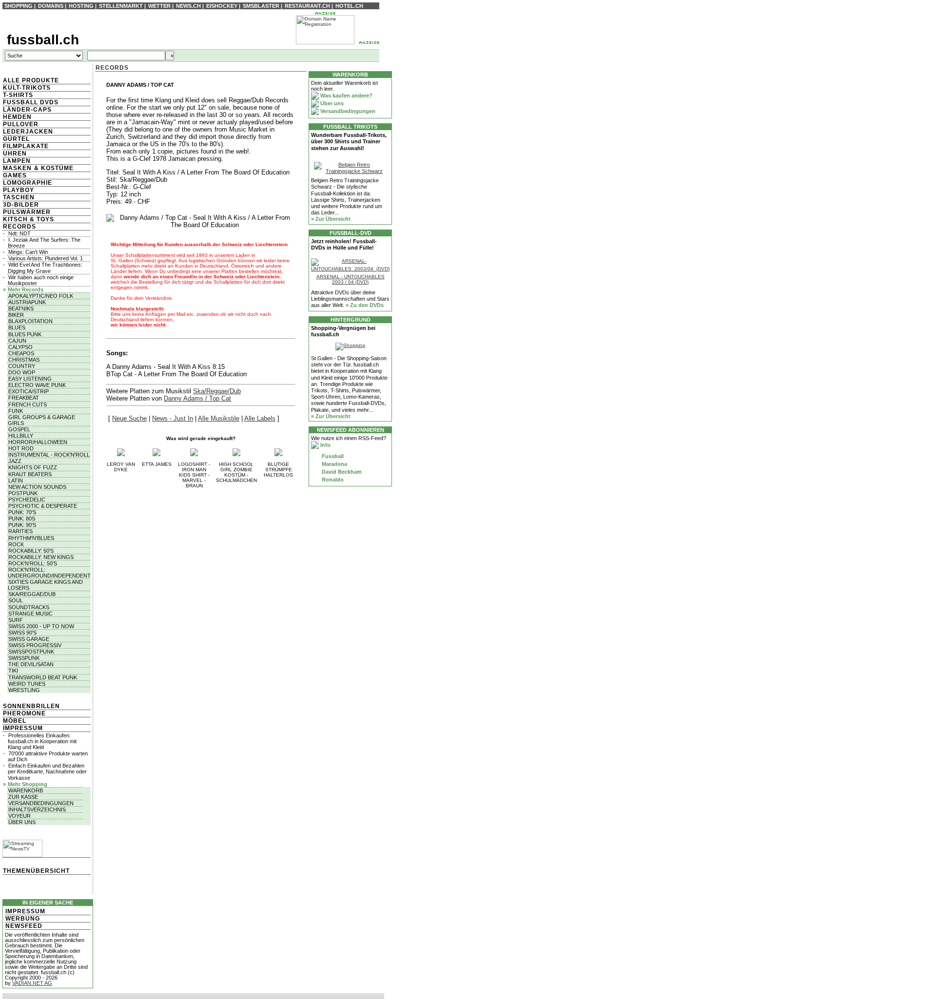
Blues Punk (24, 334)
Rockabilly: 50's (31, 551)
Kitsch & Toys (28, 219)
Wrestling (24, 690)
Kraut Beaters (30, 474)
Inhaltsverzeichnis (37, 809)
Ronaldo (332, 479)
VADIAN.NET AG (32, 983)
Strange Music (30, 613)
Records (19, 226)
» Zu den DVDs (365, 305)
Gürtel (16, 138)
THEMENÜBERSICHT (36, 870)
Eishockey (221, 6)
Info (325, 445)
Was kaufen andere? (345, 95)
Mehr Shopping (27, 784)
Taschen (19, 197)
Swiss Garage (28, 639)
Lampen (17, 160)
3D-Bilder (21, 204)
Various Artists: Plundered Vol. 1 (45, 258)
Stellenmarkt (121, 6)
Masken (17, 168)
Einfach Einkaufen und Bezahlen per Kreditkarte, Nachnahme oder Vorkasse (47, 771)
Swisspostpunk (31, 651)
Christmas (23, 360)
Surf (15, 620)
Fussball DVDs (30, 102)
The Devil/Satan (31, 664)
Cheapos (21, 353)
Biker (16, 315)
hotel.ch (349, 6)
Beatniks (21, 308)
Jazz (14, 461)
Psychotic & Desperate (42, 506)
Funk (15, 411)
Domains (50, 6)
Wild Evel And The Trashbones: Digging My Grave (45, 267)
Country (21, 366)
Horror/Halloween (37, 442)
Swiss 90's (22, 632)
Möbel (14, 720)
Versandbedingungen (41, 803)
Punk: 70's (22, 512)
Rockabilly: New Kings (41, 557)
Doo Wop (21, 372)
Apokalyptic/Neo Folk (40, 296)
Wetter (159, 6)
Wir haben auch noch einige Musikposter (41, 280)
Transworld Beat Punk (42, 677)
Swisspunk (23, 658)
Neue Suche (129, 418)
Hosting (81, 6)
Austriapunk (27, 302)
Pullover (21, 124)
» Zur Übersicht (331, 219)
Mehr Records (25, 289)
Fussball (332, 456)
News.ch (188, 6)
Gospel (19, 429)
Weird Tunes (26, 684)
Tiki (13, 671)
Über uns (22, 822)
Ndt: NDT (19, 233)
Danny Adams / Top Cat (197, 398)
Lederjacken (28, 131)
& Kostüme (53, 168)
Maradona (333, 464)
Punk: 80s (21, 518)
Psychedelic (26, 499)
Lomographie (27, 182)
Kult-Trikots (27, 87)
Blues (16, 327)
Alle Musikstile (218, 418)
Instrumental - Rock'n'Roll (49, 455)
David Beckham (341, 472)
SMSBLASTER (261, 6)
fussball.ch (43, 39)
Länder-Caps (27, 109)
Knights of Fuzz (32, 467)
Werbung (22, 918)
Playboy (18, 190)
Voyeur (19, 816)
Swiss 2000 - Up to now (41, 626)
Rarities (20, 531)
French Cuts (27, 404)
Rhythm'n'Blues (31, 538)
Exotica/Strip (28, 391)
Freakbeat (23, 398)
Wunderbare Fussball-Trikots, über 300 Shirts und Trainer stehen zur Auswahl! (349, 141)
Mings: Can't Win (28, 252)
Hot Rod (21, 448)
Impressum (23, 728)
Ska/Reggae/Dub (32, 594)
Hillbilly (20, 436)
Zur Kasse (23, 797)
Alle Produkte (31, 80)
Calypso (20, 347)
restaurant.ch (307, 6)
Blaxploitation (30, 321)
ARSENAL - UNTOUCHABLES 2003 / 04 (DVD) (350, 279)
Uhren (15, 153)
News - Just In (172, 418)
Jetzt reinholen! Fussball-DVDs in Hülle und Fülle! (344, 244)
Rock (16, 544)
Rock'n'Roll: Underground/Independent (49, 572)
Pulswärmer (27, 212)
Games (15, 175)
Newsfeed (23, 926)
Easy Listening (30, 379)
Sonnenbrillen (31, 706)
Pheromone (24, 713)
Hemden (17, 117)
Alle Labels (259, 418)
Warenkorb (25, 790)
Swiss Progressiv (34, 645)
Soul (15, 600)
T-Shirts (18, 95)
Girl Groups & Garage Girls (41, 420)
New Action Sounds (37, 487)
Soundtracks (28, 607)
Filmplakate (26, 146)
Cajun (17, 341)
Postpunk (23, 493)
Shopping (18, 6)
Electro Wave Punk (37, 385)
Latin (15, 480)
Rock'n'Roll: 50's (32, 563)
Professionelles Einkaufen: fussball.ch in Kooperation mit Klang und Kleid (42, 741)
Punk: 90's (22, 525)
